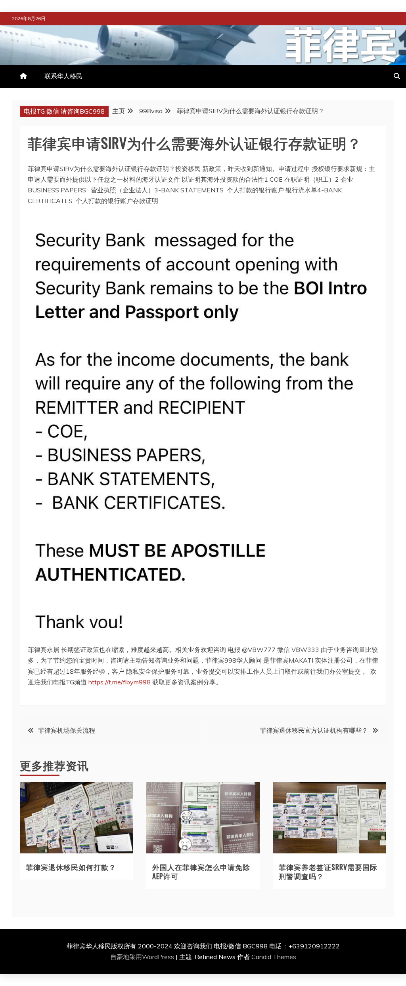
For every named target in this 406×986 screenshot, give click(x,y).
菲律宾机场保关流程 (66, 730)
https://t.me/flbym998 (119, 682)
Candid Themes (273, 957)
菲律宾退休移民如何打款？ (71, 867)
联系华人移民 (63, 76)
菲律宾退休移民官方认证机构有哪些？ (314, 730)
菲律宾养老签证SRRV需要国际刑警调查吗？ (328, 871)
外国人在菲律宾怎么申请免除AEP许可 (201, 871)
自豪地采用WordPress (143, 957)
